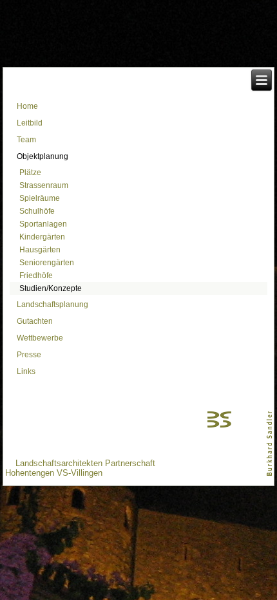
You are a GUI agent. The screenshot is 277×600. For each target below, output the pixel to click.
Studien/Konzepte (50, 288)
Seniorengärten (46, 262)
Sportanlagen (43, 224)
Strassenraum (43, 185)
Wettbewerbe (40, 337)
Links (26, 371)
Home (27, 106)
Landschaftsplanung (52, 304)
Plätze (30, 172)
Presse (29, 354)
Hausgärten (40, 249)
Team (26, 139)
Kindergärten (42, 236)
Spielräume (39, 198)
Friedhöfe (36, 275)
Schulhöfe (37, 211)
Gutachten (35, 321)
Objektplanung (42, 156)
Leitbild (30, 122)
